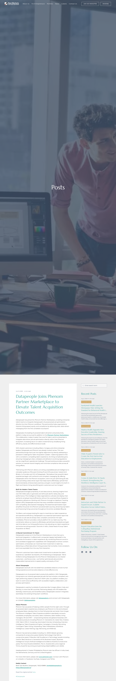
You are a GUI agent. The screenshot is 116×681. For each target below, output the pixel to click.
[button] (90, 4)
